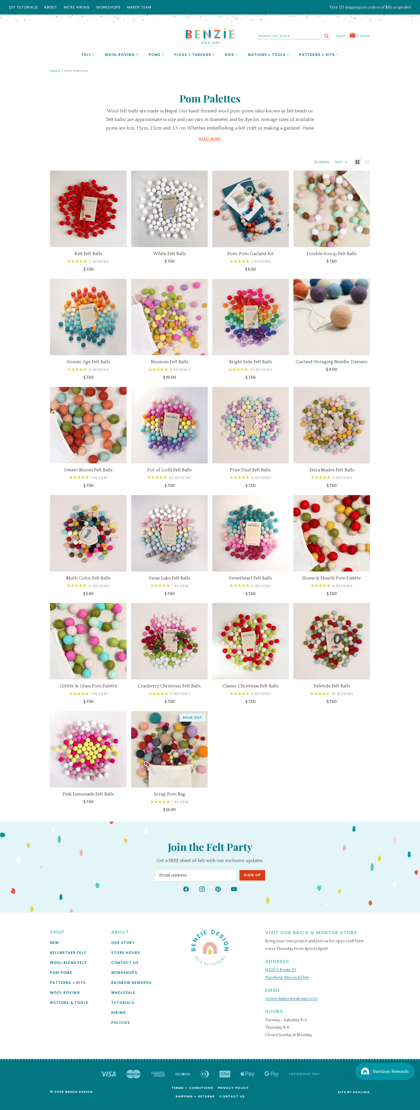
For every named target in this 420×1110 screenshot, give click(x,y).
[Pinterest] (218, 889)
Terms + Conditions (192, 1087)
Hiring (118, 1012)
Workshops (124, 972)
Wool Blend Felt (68, 962)
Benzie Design (79, 1091)
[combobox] (294, 35)
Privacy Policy (233, 1087)
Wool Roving (65, 992)
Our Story (123, 942)
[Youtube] (234, 889)
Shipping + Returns (195, 1096)
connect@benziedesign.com (291, 998)
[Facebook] (186, 889)
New (54, 942)
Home (55, 70)
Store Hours (125, 952)
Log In (341, 36)
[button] (341, 162)
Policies (120, 1022)
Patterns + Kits (68, 982)
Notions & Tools (69, 1002)
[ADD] (361, 346)
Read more (210, 138)
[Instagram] (202, 889)
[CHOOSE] (118, 238)
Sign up (252, 875)
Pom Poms (61, 972)
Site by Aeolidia (354, 1092)
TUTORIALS (122, 1002)
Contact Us (125, 962)
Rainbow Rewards (131, 982)
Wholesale (123, 992)
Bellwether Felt (68, 952)
